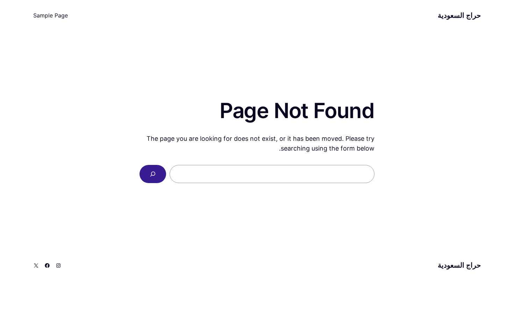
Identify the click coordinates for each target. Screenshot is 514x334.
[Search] (153, 174)
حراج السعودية (459, 15)
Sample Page (50, 15)
